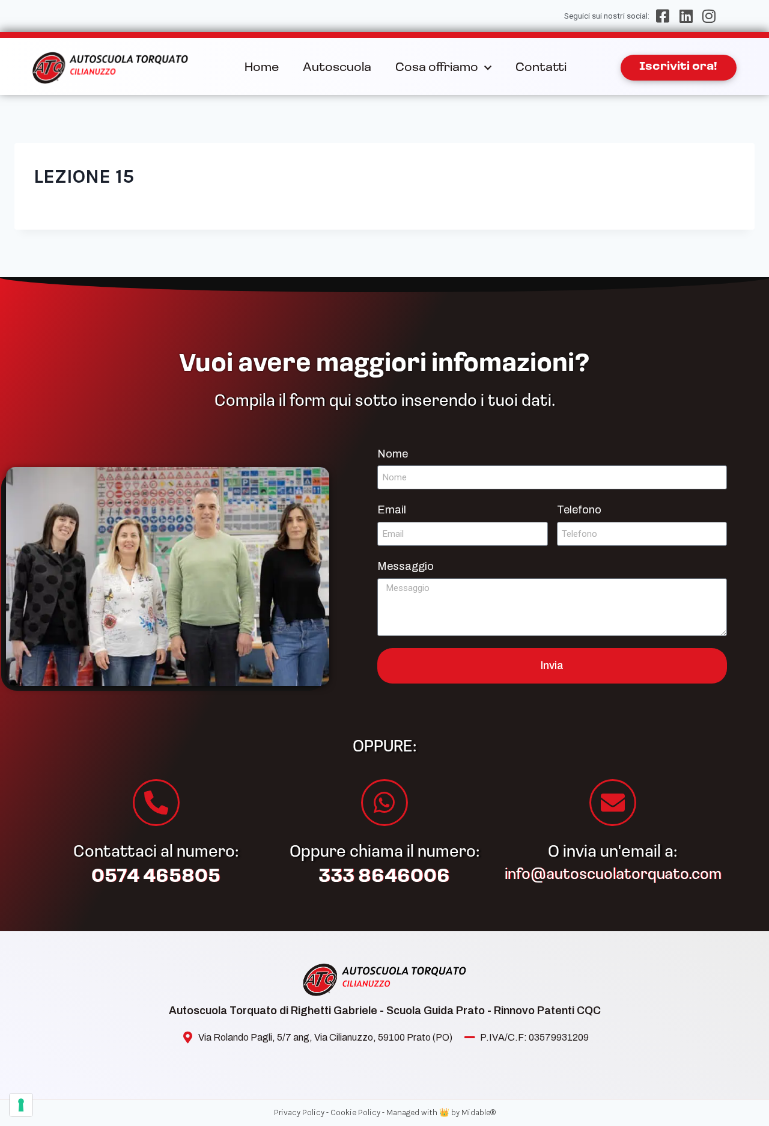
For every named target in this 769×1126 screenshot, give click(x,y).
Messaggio (405, 566)
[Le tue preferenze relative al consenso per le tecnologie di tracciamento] (21, 1105)
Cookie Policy (355, 1112)
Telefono (579, 510)
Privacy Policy (299, 1112)
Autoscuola (337, 68)
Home (262, 68)
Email (391, 510)
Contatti (541, 68)
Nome (392, 454)
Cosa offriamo (436, 68)
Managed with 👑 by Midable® (441, 1112)
